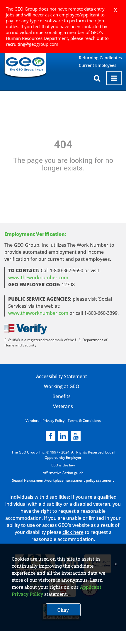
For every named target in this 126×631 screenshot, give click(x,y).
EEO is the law (63, 465)
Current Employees (97, 65)
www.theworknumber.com (38, 277)
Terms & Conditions (84, 420)
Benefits (61, 396)
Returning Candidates (100, 57)
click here (73, 532)
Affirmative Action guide (63, 472)
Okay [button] (63, 610)
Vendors (32, 420)
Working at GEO (61, 386)
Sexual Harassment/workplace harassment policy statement (63, 480)
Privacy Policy (53, 420)
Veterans (63, 406)
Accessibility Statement (61, 376)
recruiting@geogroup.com (32, 44)
